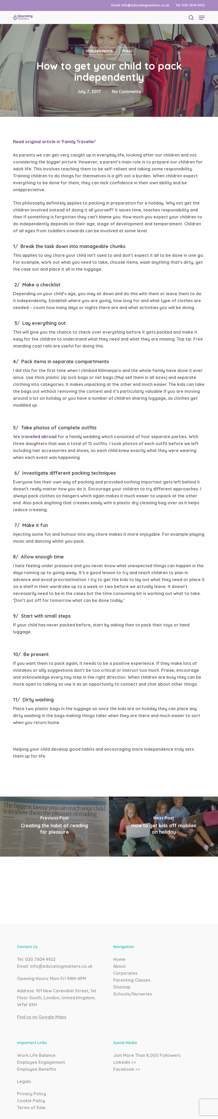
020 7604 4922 (40, 959)
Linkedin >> (124, 1062)
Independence (99, 51)
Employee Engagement (41, 1062)
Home (119, 959)
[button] (202, 17)
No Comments (126, 91)
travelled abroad (39, 436)
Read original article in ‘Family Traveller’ (54, 141)
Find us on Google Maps (41, 1017)
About (119, 966)
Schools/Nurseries (132, 994)
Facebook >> (126, 1069)
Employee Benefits (36, 1069)
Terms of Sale (31, 1107)
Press (127, 51)
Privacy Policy (31, 1093)
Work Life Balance (36, 1055)
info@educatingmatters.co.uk (61, 966)
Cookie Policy (31, 1100)
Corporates (125, 973)
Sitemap (122, 987)
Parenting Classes (131, 980)
